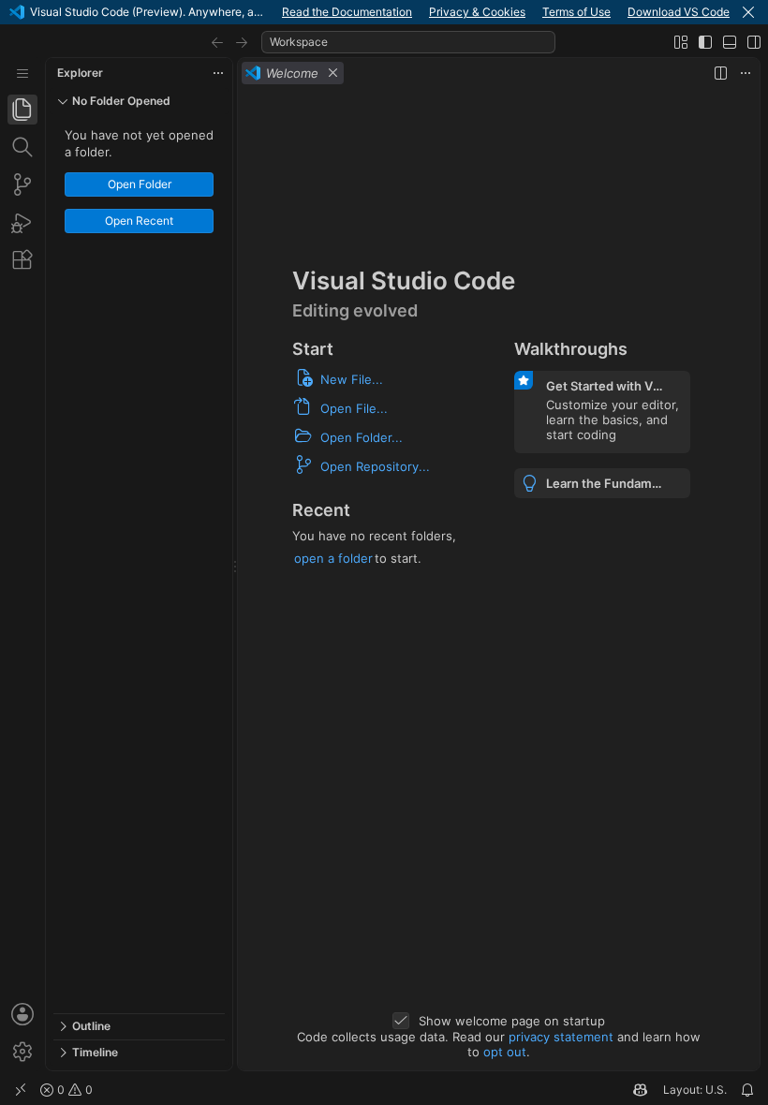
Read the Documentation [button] (347, 12)
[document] (499, 579)
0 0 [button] (73, 1090)
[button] (748, 12)
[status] (384, 1090)
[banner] (384, 12)
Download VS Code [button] (679, 12)
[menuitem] (22, 73)
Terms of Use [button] (576, 12)
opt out (504, 1051)
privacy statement (561, 1036)
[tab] (22, 109)
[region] (139, 563)
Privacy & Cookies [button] (477, 12)
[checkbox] (400, 1020)
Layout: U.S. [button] (695, 1090)
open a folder (333, 558)
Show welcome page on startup (512, 1020)
